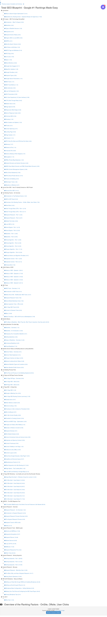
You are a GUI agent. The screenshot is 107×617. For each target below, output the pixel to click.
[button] (5, 4)
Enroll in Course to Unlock (53, 612)
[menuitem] (0, 2)
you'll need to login (59, 610)
